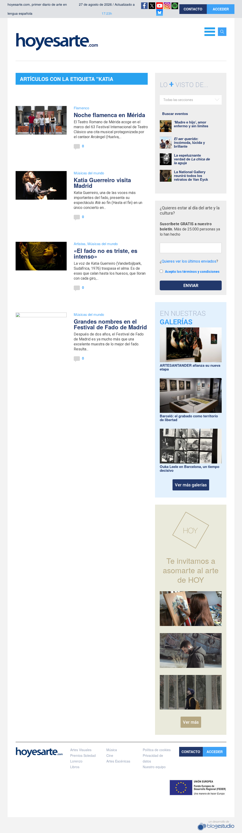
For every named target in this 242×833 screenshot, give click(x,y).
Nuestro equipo (154, 766)
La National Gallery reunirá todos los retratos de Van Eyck (191, 175)
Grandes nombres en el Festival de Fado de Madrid (110, 324)
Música (111, 749)
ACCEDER (221, 9)
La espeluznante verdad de (192, 159)
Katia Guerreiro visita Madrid (102, 183)
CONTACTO (193, 9)
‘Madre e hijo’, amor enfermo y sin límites (191, 124)
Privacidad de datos (153, 758)
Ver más (191, 722)
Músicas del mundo (89, 172)
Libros (74, 766)
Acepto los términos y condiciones (192, 271)
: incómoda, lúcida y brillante (189, 142)
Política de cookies (157, 749)
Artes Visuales (80, 749)
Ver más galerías (191, 484)
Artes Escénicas (118, 761)
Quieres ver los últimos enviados (189, 261)
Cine (109, 755)
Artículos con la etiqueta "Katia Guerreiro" (66, 80)
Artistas (80, 243)
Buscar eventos (175, 113)
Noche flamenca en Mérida (109, 115)
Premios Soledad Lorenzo (83, 758)
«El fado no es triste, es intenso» (105, 253)
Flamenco (81, 107)
